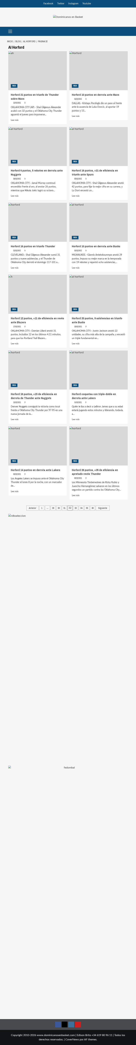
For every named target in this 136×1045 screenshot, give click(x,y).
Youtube (86, 3)
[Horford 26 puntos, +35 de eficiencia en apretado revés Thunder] (98, 445)
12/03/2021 (17, 103)
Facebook (48, 3)
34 (81, 508)
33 (76, 508)
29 (53, 508)
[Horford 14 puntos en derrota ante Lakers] (37, 445)
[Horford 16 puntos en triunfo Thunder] (37, 222)
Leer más (14, 120)
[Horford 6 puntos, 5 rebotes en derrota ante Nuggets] (37, 146)
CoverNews (72, 1039)
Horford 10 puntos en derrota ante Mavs (95, 95)
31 (64, 508)
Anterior (32, 508)
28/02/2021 (17, 178)
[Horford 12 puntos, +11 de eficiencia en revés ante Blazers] (37, 294)
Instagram (73, 3)
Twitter (60, 3)
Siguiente (102, 508)
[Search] (126, 31)
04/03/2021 (78, 99)
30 (59, 508)
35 (87, 508)
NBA (14, 85)
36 (93, 508)
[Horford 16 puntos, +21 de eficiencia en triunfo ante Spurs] (98, 146)
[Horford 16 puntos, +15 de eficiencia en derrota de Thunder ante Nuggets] (37, 370)
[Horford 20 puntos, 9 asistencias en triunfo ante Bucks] (98, 294)
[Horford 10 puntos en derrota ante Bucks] (98, 222)
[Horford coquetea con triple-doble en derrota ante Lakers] (98, 370)
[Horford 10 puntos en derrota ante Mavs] (98, 70)
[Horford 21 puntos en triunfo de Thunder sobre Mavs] (37, 70)
